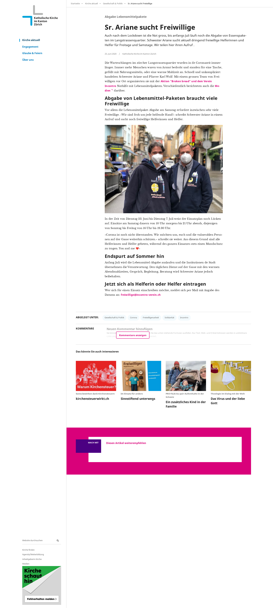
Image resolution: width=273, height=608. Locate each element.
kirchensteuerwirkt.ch (92, 399)
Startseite (75, 3)
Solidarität (169, 317)
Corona (133, 317)
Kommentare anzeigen (132, 335)
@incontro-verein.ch (147, 295)
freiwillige (127, 295)
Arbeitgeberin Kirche (32, 559)
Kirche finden (28, 549)
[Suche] (58, 540)
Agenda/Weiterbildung (33, 554)
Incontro (184, 317)
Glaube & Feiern (32, 53)
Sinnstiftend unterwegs (138, 399)
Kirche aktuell (31, 40)
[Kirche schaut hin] (41, 585)
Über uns (28, 60)
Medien (25, 563)
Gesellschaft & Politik (113, 3)
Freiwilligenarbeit (151, 317)
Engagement (30, 46)
